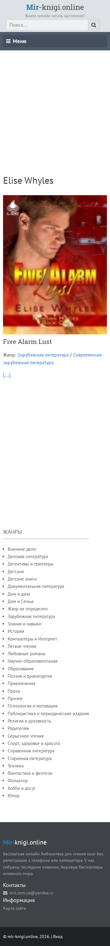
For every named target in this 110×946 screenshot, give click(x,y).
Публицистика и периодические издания (48, 713)
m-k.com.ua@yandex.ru (31, 893)
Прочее (15, 698)
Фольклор (18, 780)
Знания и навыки (24, 624)
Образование (21, 669)
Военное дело (22, 549)
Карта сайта (14, 908)
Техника (16, 766)
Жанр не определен (28, 609)
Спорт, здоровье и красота (34, 743)
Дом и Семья (20, 601)
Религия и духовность (29, 721)
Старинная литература (30, 758)
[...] (6, 375)
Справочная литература (31, 751)
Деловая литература (28, 556)
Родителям (18, 728)
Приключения (21, 683)
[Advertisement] (55, 105)
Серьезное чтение (26, 736)
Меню (19, 41)
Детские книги (22, 579)
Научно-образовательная (32, 661)
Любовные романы (27, 653)
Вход (58, 936)
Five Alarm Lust (27, 341)
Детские (16, 571)
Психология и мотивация (32, 706)
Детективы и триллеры (30, 564)
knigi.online (55, 7)
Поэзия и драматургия (30, 676)
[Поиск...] (94, 24)
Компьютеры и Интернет (32, 639)
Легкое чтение (22, 646)
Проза (14, 691)
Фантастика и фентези (30, 773)
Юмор (14, 795)
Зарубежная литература (43, 355)
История (16, 631)
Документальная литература (36, 586)
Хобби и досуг (22, 788)
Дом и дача (19, 594)
